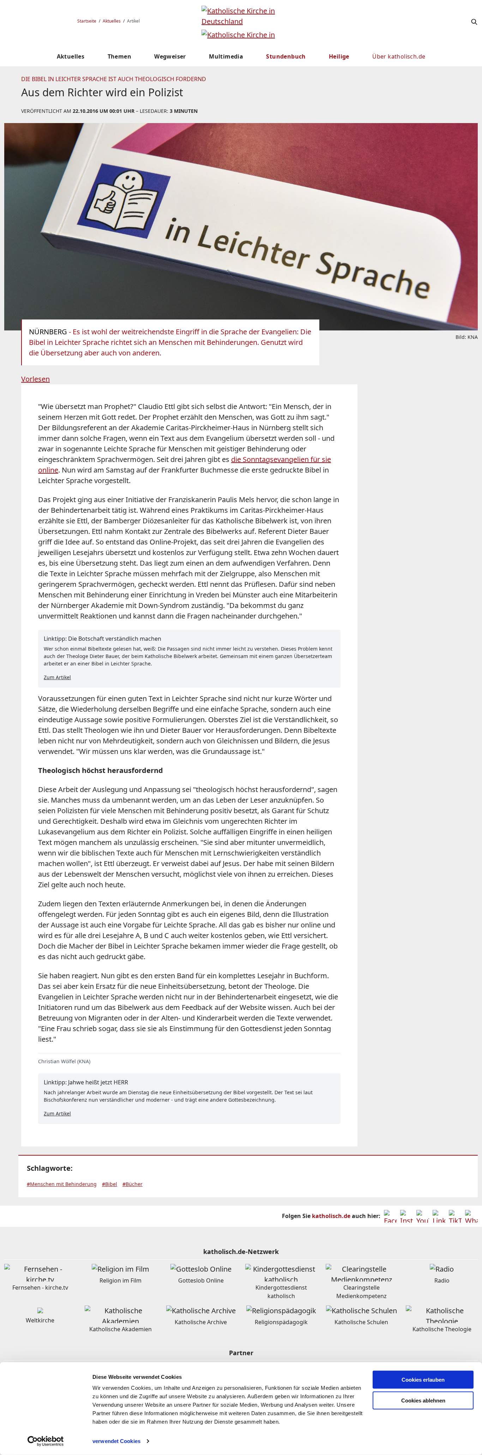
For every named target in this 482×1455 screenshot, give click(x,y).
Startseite (86, 21)
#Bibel (109, 1184)
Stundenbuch (286, 56)
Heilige (339, 56)
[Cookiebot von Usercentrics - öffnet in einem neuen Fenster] (46, 1441)
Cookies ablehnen (423, 1401)
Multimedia (226, 56)
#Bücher (132, 1184)
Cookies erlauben (423, 1380)
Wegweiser (170, 56)
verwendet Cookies (116, 1441)
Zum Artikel (57, 677)
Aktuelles (112, 21)
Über (398, 56)
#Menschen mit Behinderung (62, 1184)
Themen (119, 56)
